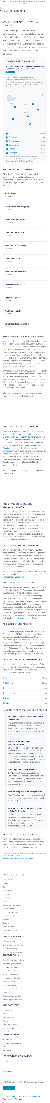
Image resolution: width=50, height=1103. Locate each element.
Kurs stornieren (8, 1028)
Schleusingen (13, 145)
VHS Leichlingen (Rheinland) (13, 952)
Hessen (5, 901)
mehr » (25, 4)
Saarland (6, 919)
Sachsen (6, 923)
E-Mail (6, 1061)
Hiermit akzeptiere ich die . (26, 1082)
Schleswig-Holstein (10, 930)
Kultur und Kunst (9, 982)
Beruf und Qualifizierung (12, 964)
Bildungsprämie (8, 1017)
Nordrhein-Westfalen (10, 912)
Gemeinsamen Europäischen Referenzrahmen (22, 437)
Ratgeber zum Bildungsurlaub (15, 577)
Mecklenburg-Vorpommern (13, 905)
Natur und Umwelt (9, 985)
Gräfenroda (12, 137)
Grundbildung (8, 992)
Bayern (5, 883)
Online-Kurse (8, 1032)
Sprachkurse (7, 1010)
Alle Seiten (7, 1050)
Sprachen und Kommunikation (14, 960)
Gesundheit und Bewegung (13, 971)
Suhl (9, 133)
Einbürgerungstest (10, 448)
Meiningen (11, 153)
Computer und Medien (11, 967)
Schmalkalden (13, 141)
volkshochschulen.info (20, 1096)
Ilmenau (10, 149)
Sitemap (18, 1099)
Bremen (6, 894)
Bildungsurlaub (8, 1014)
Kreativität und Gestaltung (12, 978)
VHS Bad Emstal (9, 941)
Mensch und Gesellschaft (12, 989)
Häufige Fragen (8, 1039)
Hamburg (6, 898)
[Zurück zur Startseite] (14, 10)
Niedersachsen (8, 909)
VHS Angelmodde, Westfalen (13, 945)
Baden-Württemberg (10, 880)
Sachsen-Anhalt (9, 927)
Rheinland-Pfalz (9, 916)
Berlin (5, 887)
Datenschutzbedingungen (36, 1082)
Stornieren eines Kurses (27, 618)
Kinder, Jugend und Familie (13, 1000)
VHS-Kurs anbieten (35, 654)
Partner (5, 1021)
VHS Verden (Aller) (10, 949)
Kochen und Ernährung (11, 974)
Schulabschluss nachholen (12, 996)
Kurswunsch (7, 1071)
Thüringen (6, 934)
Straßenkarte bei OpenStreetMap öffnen (19, 161)
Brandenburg (8, 891)
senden (9, 1088)
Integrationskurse (26, 454)
